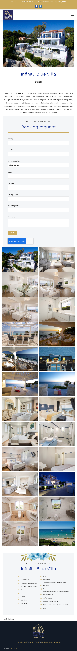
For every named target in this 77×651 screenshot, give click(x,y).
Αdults (10, 172)
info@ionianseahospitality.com (53, 2)
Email (10, 150)
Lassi (12, 619)
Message (11, 217)
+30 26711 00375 (18, 2)
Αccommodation (14, 161)
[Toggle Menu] (72, 16)
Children (11, 183)
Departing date (14, 206)
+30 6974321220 (33, 2)
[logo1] (38, 624)
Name (10, 139)
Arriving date (13, 195)
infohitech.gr (14, 648)
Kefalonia (6, 619)
